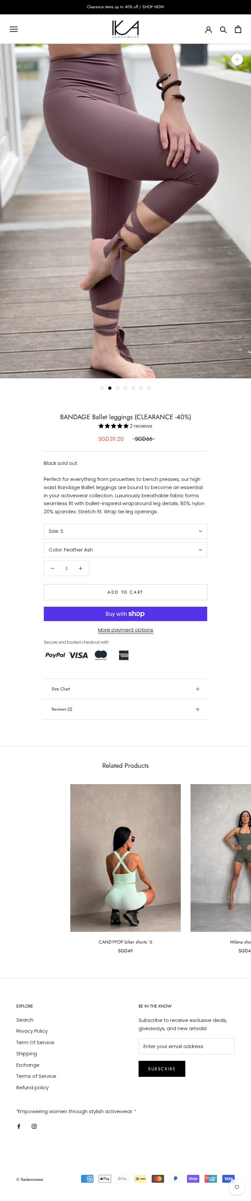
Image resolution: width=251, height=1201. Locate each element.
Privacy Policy (32, 1031)
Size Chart (61, 689)
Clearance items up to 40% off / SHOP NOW (125, 7)
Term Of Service (35, 1042)
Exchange (28, 1064)
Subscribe (162, 1069)
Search (24, 1019)
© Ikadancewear (29, 1179)
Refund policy (32, 1087)
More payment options (125, 629)
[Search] (223, 29)
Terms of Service (36, 1076)
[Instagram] (34, 1126)
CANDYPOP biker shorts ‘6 (125, 942)
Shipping (26, 1053)
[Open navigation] (14, 29)
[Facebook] (18, 1126)
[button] (114, 425)
